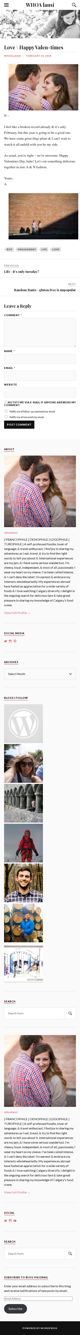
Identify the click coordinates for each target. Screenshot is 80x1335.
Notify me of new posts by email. (27, 417)
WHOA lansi (40, 4)
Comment (13, 315)
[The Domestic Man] (23, 901)
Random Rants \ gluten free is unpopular (45, 290)
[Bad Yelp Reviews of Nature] (23, 861)
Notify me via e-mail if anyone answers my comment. (40, 403)
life (44, 249)
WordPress (49, 1328)
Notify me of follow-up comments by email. (32, 411)
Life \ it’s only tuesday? (21, 271)
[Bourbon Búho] (23, 941)
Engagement (27, 249)
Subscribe (15, 1308)
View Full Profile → (17, 613)
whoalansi (12, 55)
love (55, 249)
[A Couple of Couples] (23, 741)
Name (9, 351)
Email (9, 368)
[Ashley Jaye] (23, 821)
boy (9, 249)
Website (10, 384)
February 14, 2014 (38, 55)
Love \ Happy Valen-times (33, 47)
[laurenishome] (23, 981)
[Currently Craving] (23, 781)
